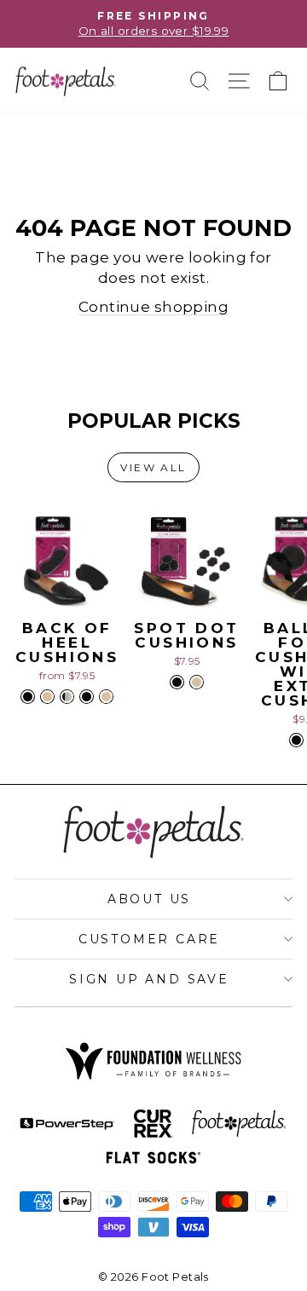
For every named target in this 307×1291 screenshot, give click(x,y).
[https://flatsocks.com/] (153, 1158)
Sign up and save (149, 979)
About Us (149, 899)
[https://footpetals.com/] (238, 1124)
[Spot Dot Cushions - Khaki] (196, 682)
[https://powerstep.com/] (67, 1124)
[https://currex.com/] (153, 1124)
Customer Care (149, 939)
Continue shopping (153, 306)
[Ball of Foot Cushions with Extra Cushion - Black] (296, 740)
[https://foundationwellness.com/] (153, 1061)
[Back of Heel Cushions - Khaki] (47, 696)
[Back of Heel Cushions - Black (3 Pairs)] (86, 696)
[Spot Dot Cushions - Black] (177, 682)
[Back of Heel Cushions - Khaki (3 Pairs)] (106, 696)
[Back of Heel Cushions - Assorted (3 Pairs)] (67, 696)
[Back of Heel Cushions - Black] (27, 696)
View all (153, 467)
